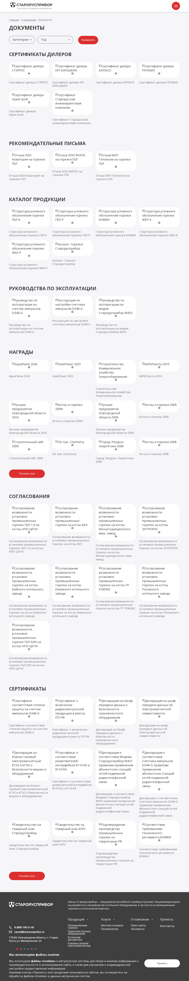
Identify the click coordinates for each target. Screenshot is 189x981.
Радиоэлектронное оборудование (79, 932)
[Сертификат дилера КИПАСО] (116, 73)
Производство (109, 929)
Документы (137, 929)
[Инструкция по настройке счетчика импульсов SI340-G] (72, 311)
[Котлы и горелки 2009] (159, 409)
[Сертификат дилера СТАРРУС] (29, 73)
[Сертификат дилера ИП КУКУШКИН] (72, 75)
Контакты (167, 926)
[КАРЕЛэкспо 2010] (159, 369)
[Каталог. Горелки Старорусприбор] (72, 253)
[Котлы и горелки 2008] (159, 447)
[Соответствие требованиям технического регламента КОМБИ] (159, 839)
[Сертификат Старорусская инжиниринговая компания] (72, 108)
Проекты (166, 919)
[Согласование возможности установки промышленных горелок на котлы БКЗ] (72, 525)
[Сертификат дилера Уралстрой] (29, 104)
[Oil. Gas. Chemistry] (72, 447)
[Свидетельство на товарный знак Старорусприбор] (29, 835)
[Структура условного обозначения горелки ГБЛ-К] (29, 222)
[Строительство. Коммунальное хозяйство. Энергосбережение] (116, 378)
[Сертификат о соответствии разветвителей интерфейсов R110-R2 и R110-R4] (72, 769)
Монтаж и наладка (112, 925)
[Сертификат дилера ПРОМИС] (159, 73)
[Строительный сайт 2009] (29, 449)
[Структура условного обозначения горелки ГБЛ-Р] (72, 222)
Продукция (76, 919)
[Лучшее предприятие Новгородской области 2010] (29, 417)
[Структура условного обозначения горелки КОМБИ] (116, 222)
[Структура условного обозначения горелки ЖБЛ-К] (159, 222)
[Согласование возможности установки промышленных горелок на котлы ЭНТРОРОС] (159, 527)
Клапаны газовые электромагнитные (79, 944)
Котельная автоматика (75, 938)
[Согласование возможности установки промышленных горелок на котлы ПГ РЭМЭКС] (116, 587)
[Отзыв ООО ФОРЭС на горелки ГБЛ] (72, 164)
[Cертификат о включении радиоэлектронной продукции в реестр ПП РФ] (72, 717)
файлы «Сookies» (43, 961)
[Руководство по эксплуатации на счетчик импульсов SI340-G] (29, 315)
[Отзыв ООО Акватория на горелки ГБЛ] (29, 166)
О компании (140, 919)
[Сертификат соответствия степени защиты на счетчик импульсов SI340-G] (29, 715)
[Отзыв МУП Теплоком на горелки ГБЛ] (116, 166)
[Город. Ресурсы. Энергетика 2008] (116, 451)
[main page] (31, 904)
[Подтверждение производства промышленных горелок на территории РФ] (116, 843)
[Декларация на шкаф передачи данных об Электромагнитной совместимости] (159, 717)
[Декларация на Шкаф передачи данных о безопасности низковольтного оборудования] (116, 720)
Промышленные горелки (77, 926)
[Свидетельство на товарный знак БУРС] (72, 833)
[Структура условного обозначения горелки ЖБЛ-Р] (29, 255)
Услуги (106, 919)
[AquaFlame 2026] (29, 369)
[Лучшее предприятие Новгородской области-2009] (116, 417)
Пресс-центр (138, 925)
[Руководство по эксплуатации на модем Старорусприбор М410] (116, 315)
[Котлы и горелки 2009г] (72, 411)
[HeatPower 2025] (72, 369)
